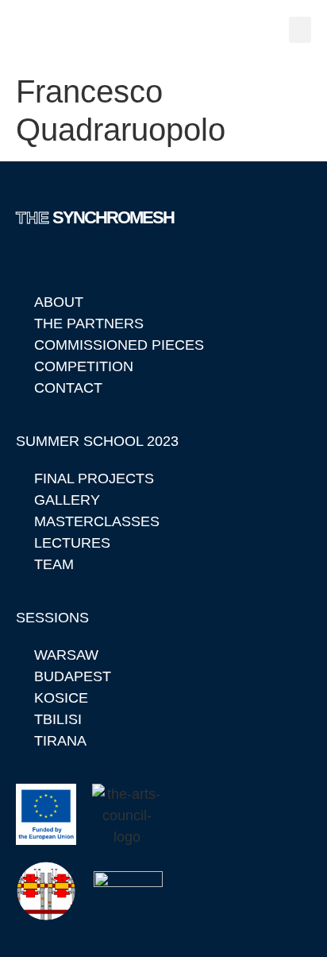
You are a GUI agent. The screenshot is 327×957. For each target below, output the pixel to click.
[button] (300, 30)
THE (95, 217)
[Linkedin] (28, 259)
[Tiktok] (145, 259)
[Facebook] (67, 259)
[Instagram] (106, 259)
